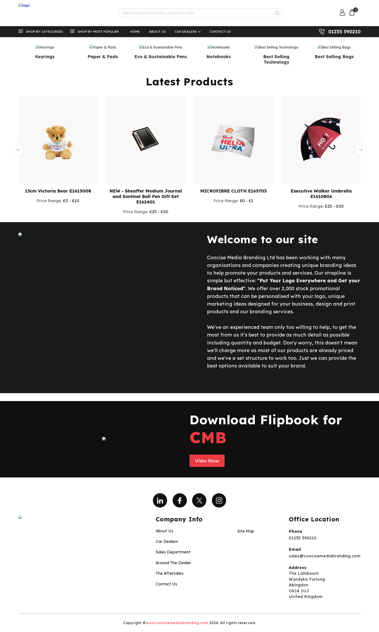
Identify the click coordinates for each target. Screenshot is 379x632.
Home (135, 31)
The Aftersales (169, 573)
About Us (157, 31)
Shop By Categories (44, 31)
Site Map (245, 531)
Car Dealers (186, 31)
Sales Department (173, 551)
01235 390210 (344, 32)
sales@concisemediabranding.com (325, 555)
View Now (207, 461)
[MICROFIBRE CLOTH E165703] (233, 139)
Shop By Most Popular (98, 31)
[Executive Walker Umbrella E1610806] (321, 139)
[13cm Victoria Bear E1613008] (57, 139)
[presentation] (18, 149)
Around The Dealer (173, 562)
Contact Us (220, 31)
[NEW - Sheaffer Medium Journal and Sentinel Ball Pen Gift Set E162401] (145, 139)
